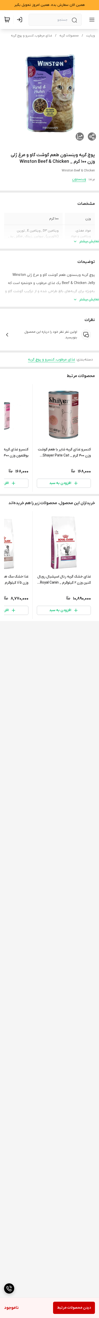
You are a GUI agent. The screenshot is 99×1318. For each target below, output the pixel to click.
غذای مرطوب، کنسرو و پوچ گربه (31, 36)
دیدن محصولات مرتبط (74, 1307)
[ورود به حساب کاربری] (20, 19)
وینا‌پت (90, 36)
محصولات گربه (69, 36)
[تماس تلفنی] (9, 1288)
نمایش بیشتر (89, 241)
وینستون (79, 179)
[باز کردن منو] (91, 20)
